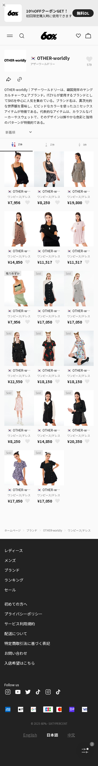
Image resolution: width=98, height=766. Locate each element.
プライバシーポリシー (23, 614)
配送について (15, 633)
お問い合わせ (15, 653)
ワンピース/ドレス (79, 530)
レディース (13, 550)
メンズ (10, 560)
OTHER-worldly (52, 530)
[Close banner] (5, 5)
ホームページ (12, 530)
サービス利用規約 (19, 623)
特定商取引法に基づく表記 (27, 643)
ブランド (31, 530)
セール (10, 589)
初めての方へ (15, 604)
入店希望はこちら (19, 663)
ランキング (13, 580)
